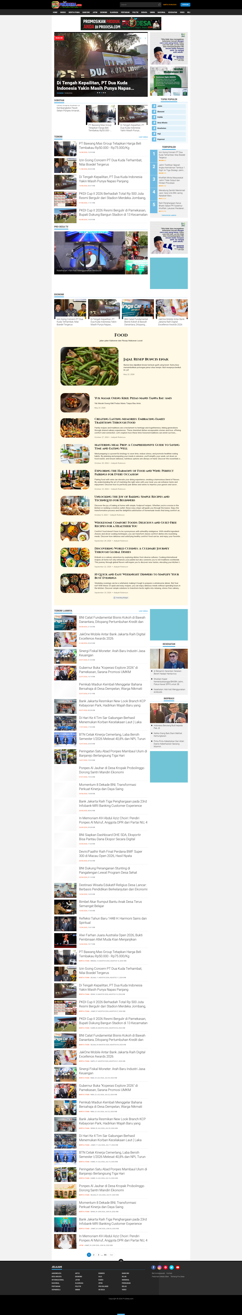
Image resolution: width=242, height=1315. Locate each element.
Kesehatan (172, 12)
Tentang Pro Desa (177, 1277)
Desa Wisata (162, 123)
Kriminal (125, 1280)
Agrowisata (56, 1273)
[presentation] (141, 38)
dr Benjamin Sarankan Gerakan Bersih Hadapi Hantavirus (167, 672)
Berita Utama (74, 12)
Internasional (58, 1280)
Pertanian (125, 12)
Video (182, 12)
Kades (100, 1280)
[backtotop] (121, 1261)
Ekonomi (103, 12)
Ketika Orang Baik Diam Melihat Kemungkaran (168, 734)
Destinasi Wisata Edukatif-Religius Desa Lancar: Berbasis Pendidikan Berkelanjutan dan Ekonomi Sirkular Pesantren (113, 889)
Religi (189, 12)
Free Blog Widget (122, 598)
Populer (185, 4)
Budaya (144, 12)
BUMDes (101, 1273)
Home (55, 12)
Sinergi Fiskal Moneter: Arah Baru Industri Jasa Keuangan (112, 653)
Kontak (169, 1273)
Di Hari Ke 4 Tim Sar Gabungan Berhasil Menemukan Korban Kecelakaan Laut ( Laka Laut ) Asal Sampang (110, 722)
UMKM (152, 12)
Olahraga (114, 12)
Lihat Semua (143, 137)
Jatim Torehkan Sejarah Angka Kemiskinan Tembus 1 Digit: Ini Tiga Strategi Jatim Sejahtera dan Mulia (172, 168)
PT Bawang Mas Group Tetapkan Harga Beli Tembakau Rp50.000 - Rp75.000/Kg (99, 128)
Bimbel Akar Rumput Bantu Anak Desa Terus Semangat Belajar (110, 904)
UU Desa (101, 1290)
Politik (135, 12)
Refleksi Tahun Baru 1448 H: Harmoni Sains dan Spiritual (113, 921)
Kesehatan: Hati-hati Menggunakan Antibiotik (79, 270)
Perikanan (126, 1283)
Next (111, 1255)
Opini (100, 1283)
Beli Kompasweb (158, 1273)
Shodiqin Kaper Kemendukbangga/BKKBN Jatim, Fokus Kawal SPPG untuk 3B (168, 681)
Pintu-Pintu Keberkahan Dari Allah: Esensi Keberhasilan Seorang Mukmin (169, 744)
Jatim (95, 12)
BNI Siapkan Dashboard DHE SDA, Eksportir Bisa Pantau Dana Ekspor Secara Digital (110, 837)
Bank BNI (86, 12)
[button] (97, 92)
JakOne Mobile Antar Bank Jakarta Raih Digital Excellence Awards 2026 (171, 322)
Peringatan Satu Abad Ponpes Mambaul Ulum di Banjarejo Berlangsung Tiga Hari (113, 753)
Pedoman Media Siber (160, 1277)
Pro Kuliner (103, 1286)
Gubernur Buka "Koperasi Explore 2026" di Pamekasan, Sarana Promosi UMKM (108, 670)
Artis (77, 1273)
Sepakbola (56, 1290)
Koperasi (161, 139)
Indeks (63, 12)
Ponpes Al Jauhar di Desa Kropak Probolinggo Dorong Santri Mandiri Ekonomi (111, 770)
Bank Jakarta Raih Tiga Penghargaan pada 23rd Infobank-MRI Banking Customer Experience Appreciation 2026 (113, 805)
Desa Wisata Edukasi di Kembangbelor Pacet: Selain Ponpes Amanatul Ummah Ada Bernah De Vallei (69, 108)
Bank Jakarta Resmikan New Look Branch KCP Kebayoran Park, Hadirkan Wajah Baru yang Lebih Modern (112, 705)
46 (105, 1255)
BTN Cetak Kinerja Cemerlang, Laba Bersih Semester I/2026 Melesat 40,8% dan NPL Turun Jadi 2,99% (112, 739)
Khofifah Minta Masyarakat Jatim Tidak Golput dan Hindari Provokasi (171, 180)
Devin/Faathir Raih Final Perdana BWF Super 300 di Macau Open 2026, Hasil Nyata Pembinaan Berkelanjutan (110, 856)
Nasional (161, 12)
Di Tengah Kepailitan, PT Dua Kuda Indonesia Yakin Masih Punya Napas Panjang (132, 128)
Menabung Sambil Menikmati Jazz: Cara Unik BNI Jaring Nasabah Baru (172, 193)
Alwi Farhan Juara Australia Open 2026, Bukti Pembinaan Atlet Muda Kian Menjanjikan (111, 937)
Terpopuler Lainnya (169, 215)
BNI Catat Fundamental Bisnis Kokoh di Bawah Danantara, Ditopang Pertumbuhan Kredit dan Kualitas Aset (136, 322)
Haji (159, 134)
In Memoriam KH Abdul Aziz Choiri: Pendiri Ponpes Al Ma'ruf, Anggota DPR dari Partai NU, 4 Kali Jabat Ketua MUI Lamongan (113, 822)
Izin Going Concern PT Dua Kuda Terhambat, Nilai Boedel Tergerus (110, 162)
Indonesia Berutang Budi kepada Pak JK (168, 726)
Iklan (124, 1277)
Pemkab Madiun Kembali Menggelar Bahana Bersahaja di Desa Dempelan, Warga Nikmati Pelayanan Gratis (110, 688)
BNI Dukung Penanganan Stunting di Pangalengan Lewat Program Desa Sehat (108, 870)
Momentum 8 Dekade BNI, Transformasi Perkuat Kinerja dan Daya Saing (107, 787)
